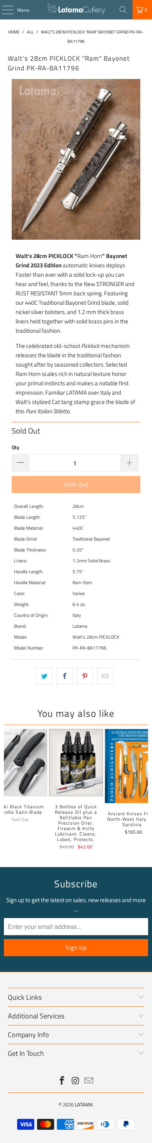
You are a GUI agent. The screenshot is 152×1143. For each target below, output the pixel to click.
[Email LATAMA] (89, 1081)
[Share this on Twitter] (44, 676)
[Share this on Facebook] (64, 676)
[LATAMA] (76, 9)
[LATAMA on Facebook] (62, 1081)
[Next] (145, 790)
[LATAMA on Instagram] (75, 1081)
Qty (15, 447)
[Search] (123, 9)
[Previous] (7, 790)
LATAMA (84, 1104)
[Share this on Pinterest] (85, 676)
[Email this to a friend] (105, 676)
